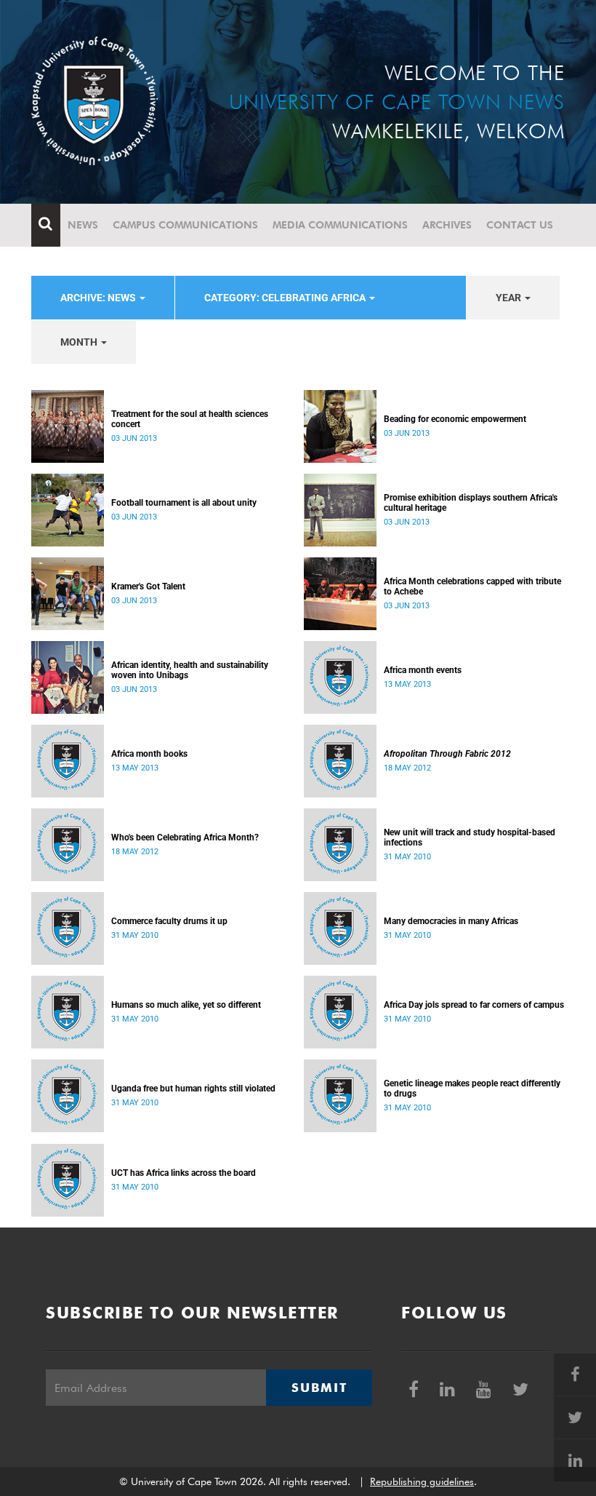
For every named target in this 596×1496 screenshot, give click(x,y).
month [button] (80, 342)
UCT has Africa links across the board (183, 1173)
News (83, 225)
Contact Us (519, 225)
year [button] (509, 297)
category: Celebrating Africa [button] (286, 297)
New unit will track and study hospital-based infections (469, 837)
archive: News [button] (99, 297)
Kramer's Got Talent (148, 586)
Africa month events (423, 670)
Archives (447, 225)
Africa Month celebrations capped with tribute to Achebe (472, 586)
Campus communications (185, 225)
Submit (319, 1387)
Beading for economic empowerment (455, 419)
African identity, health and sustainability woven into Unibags (189, 670)
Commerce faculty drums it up (169, 921)
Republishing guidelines (422, 1481)
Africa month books (149, 754)
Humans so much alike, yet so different (186, 1005)
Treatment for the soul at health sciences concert (189, 419)
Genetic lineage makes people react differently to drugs (472, 1088)
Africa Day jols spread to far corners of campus (474, 1005)
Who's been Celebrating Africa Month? (185, 837)
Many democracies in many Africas (451, 921)
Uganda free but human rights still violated (193, 1088)
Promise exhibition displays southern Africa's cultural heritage (470, 503)
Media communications (340, 225)
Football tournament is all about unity (184, 503)
